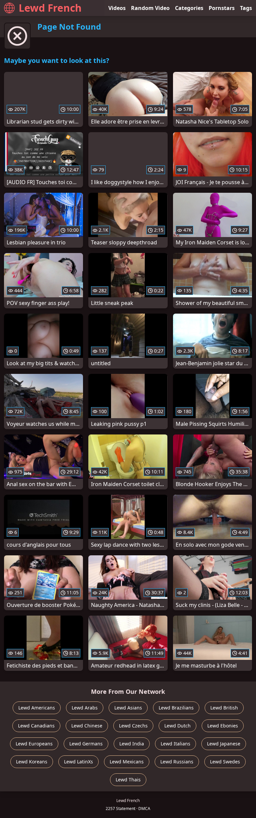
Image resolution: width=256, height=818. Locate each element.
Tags (246, 8)
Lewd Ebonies (222, 725)
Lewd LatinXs (78, 761)
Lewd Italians (175, 743)
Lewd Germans (86, 743)
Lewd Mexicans (127, 761)
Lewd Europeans (34, 743)
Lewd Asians (128, 707)
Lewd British (224, 707)
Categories (189, 8)
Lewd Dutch (177, 725)
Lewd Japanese (223, 743)
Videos (117, 8)
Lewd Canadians (36, 725)
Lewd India (131, 743)
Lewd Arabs (85, 707)
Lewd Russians (176, 761)
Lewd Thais (128, 779)
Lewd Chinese (86, 725)
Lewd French (50, 8)
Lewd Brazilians (176, 707)
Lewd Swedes (225, 761)
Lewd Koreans (31, 761)
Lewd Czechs (133, 725)
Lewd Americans (36, 707)
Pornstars (222, 8)
